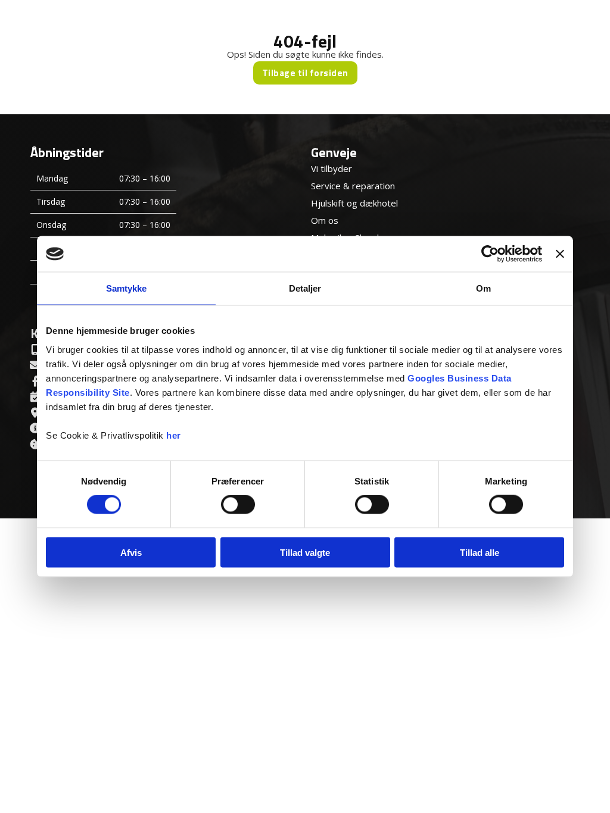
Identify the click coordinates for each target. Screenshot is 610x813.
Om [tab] (483, 288)
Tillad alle (479, 552)
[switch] (238, 504)
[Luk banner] (560, 254)
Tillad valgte (305, 552)
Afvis (131, 552)
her (173, 435)
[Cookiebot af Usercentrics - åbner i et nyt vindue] (490, 254)
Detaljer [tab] (305, 288)
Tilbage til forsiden (305, 73)
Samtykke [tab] (126, 288)
